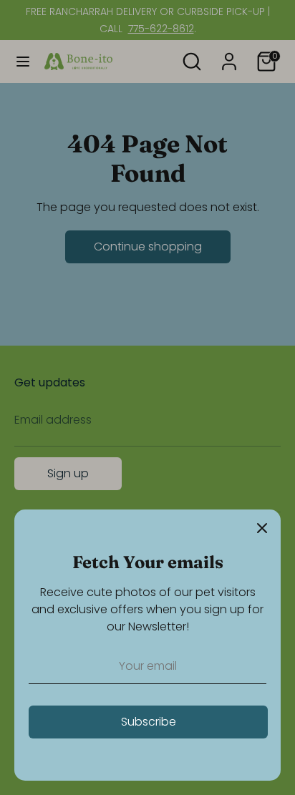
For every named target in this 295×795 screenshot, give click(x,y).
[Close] (262, 528)
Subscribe (148, 721)
